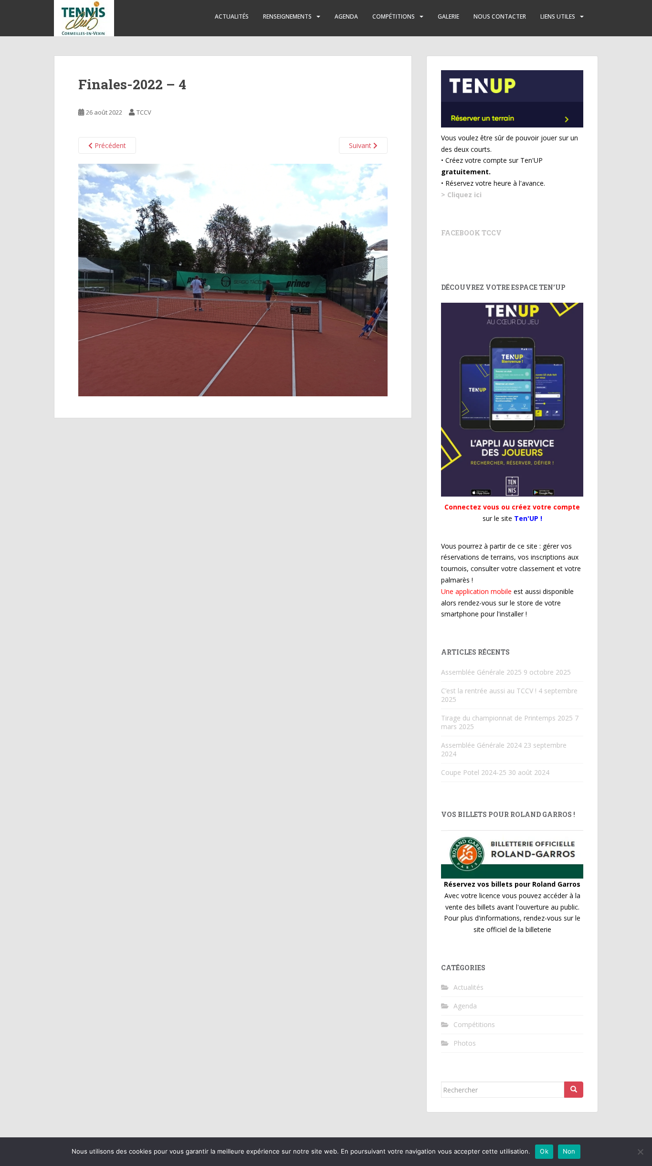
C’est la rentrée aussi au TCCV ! (488, 690)
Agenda (346, 16)
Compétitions (393, 16)
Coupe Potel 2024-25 (473, 772)
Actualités (232, 16)
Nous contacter (499, 16)
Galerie (448, 16)
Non (569, 1151)
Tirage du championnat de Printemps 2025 (507, 717)
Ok (544, 1151)
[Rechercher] (573, 1089)
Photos (464, 1043)
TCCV (144, 112)
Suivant (361, 145)
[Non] (640, 1151)
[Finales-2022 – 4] (233, 279)
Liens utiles (557, 16)
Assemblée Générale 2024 (481, 745)
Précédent (109, 145)
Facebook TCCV (471, 232)
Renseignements (287, 16)
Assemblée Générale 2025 (481, 672)
